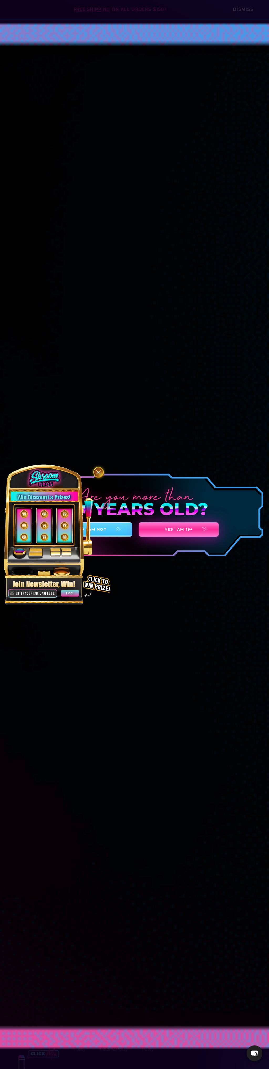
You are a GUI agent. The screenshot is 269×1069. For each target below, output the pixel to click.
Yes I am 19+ (179, 529)
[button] (254, 1053)
